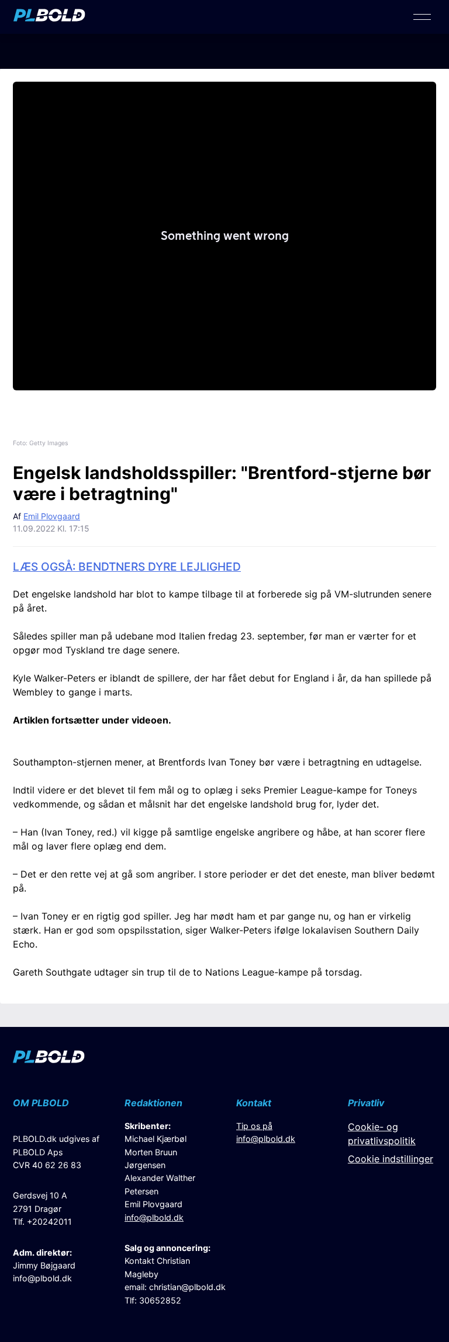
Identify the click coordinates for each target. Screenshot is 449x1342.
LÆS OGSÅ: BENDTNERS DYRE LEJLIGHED (127, 567)
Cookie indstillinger (390, 1159)
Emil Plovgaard (51, 516)
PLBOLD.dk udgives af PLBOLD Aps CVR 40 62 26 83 (56, 1152)
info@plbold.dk (42, 1278)
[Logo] (49, 18)
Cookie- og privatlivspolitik (382, 1134)
